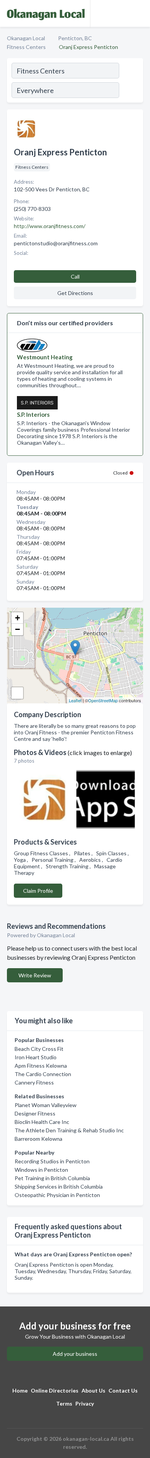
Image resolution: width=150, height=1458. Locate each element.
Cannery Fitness (34, 1082)
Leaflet (75, 700)
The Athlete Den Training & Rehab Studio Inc (69, 1130)
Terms (64, 1403)
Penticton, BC (75, 38)
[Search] (131, 81)
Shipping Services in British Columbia (59, 1186)
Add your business (75, 1353)
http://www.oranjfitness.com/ (49, 226)
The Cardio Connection (43, 1074)
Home (20, 1390)
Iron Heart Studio (36, 1057)
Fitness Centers (26, 47)
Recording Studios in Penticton (52, 1161)
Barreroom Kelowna (38, 1138)
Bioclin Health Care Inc (42, 1122)
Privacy (84, 1403)
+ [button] (17, 618)
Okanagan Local (26, 38)
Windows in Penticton (41, 1169)
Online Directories (54, 1390)
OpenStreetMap (103, 700)
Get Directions (75, 293)
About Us (93, 1390)
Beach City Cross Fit (39, 1048)
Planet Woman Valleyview (46, 1105)
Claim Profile (38, 890)
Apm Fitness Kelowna (41, 1065)
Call (75, 276)
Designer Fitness (35, 1113)
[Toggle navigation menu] (139, 13)
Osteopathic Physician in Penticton (57, 1195)
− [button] (17, 629)
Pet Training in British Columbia (52, 1178)
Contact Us (123, 1390)
